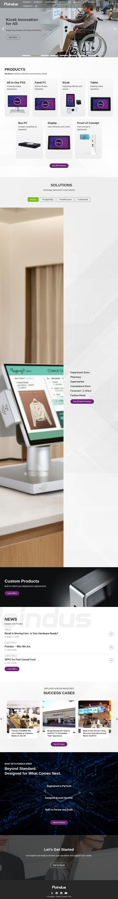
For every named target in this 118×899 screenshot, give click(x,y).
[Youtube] (66, 893)
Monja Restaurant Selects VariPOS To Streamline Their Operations (23, 733)
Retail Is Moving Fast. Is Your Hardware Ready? (31, 633)
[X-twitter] (52, 893)
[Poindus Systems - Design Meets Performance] (11, 4)
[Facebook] (56, 893)
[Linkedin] (61, 893)
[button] (26, 55)
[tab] (33, 199)
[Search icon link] (113, 4)
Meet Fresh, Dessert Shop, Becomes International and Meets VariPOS (59, 733)
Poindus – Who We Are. (18, 646)
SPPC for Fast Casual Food (20, 659)
